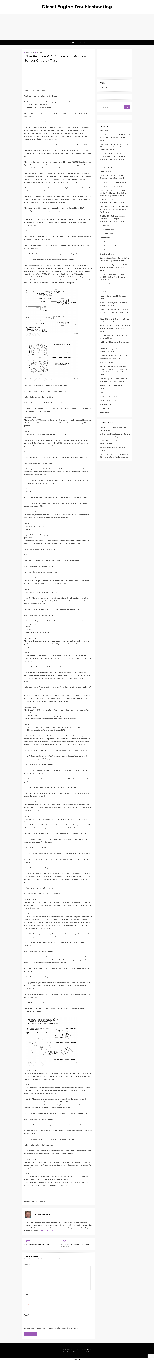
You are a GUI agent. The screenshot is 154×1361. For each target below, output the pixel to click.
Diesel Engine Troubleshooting (77, 6)
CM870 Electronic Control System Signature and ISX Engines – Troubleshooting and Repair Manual (114, 209)
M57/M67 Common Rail (108, 362)
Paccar (102, 392)
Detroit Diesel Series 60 (108, 246)
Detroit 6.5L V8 (105, 238)
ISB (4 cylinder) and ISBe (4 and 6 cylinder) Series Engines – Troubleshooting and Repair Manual (114, 312)
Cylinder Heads (105, 225)
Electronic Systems (106, 284)
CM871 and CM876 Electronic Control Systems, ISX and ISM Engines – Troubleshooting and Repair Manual (113, 218)
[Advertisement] (77, 26)
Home (72, 42)
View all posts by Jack (46, 1231)
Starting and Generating (108, 400)
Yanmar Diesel (104, 412)
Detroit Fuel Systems (107, 250)
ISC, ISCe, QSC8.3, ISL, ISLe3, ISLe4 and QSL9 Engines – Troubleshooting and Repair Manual (115, 328)
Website (27, 1315)
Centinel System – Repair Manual (111, 186)
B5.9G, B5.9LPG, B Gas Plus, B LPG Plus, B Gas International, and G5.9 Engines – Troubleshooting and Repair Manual (114, 156)
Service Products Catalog (108, 396)
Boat (101, 163)
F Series (102, 288)
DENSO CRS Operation (107, 229)
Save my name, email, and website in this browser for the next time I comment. (51, 1328)
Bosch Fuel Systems (106, 167)
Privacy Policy (77, 1359)
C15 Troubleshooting (38, 1201)
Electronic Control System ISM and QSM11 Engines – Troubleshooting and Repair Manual (114, 267)
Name (26, 1294)
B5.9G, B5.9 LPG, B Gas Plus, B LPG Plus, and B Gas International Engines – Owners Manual (115, 137)
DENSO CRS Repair (106, 234)
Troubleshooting (105, 404)
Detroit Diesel (104, 242)
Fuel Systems (104, 292)
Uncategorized (105, 408)
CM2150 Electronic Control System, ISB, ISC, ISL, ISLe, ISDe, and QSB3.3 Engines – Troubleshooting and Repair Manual (113, 193)
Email (26, 1305)
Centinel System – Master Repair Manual (113, 182)
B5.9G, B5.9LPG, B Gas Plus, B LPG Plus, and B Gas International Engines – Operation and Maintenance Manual (114, 147)
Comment (28, 1264)
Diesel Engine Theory (107, 254)
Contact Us (81, 42)
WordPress (88, 1351)
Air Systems (104, 131)
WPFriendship (75, 1351)
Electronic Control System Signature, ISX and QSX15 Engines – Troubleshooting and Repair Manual (114, 277)
